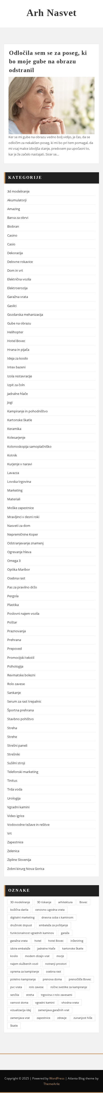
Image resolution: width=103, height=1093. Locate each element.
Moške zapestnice (20, 508)
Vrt (9, 833)
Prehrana (14, 640)
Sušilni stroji (16, 763)
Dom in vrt (15, 270)
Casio (11, 244)
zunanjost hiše (83, 1018)
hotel (37, 941)
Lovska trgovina (19, 481)
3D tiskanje (44, 902)
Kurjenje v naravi (19, 464)
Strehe (12, 736)
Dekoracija (15, 253)
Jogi (9, 402)
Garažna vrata (17, 296)
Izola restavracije (19, 376)
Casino (12, 235)
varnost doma (19, 1002)
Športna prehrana (20, 710)
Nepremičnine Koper (22, 534)
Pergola (12, 596)
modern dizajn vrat (37, 956)
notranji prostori (55, 964)
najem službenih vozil (24, 964)
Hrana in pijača (18, 349)
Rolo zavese (16, 684)
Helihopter (15, 332)
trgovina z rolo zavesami (56, 995)
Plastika (13, 604)
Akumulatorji (16, 200)
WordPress (56, 1078)
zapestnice (43, 1018)
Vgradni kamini (18, 807)
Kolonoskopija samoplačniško (29, 446)
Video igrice (15, 816)
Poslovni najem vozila (23, 613)
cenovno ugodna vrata (49, 909)
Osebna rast (16, 578)
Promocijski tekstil (20, 657)
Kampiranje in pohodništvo (27, 411)
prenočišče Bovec (80, 979)
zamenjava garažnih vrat (53, 1010)
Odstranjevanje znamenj (25, 543)
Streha (12, 728)
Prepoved (14, 648)
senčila (14, 995)
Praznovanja (16, 631)
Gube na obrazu (19, 323)
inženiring (76, 941)
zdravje (61, 1018)
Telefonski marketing (22, 771)
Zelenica (13, 851)
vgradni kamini (44, 1002)
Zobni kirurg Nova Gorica (25, 868)
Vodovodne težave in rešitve (28, 824)
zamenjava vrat (20, 1018)
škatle (14, 1025)
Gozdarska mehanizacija (25, 314)
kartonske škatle (72, 948)
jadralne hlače (46, 948)
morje (60, 956)
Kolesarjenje (16, 437)
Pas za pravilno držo (22, 587)
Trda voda (14, 789)
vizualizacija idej (20, 1010)
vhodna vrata (70, 1002)
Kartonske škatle (19, 420)
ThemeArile (52, 1084)
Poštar (12, 622)
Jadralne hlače (17, 393)
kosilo (14, 956)
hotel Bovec (56, 941)
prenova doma (52, 979)
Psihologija (15, 666)
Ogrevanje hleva (19, 552)
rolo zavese (36, 987)
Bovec (83, 902)
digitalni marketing (22, 917)
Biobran (13, 226)
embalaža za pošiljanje (53, 925)
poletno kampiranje (23, 979)
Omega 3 (13, 560)
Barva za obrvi (17, 217)
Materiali (13, 499)
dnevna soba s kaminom (57, 917)
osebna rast (53, 971)
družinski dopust (21, 925)
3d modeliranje (18, 191)
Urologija (13, 798)
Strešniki (13, 754)
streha (30, 995)
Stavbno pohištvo (20, 719)
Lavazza (13, 473)
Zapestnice (15, 842)
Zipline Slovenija (19, 859)
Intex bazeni (16, 367)
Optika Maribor (18, 569)
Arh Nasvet (51, 12)
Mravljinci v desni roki (23, 517)
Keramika (14, 428)
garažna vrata (19, 941)
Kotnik (12, 455)
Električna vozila (19, 279)
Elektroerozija (17, 288)
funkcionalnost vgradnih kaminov (32, 933)
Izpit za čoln (16, 385)
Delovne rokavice (20, 261)
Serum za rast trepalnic (24, 701)
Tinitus (12, 780)
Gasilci (11, 305)
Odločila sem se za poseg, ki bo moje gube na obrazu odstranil (48, 61)
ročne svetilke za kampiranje (68, 987)
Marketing (14, 490)
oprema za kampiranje (24, 971)
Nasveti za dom (18, 525)
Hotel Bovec (16, 341)
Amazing (13, 209)
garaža (65, 933)
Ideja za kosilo (17, 358)
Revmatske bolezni (21, 675)
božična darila (19, 909)
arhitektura (65, 902)
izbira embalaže (20, 948)
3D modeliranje (20, 902)
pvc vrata (16, 987)
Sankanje (14, 692)
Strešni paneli (17, 745)
